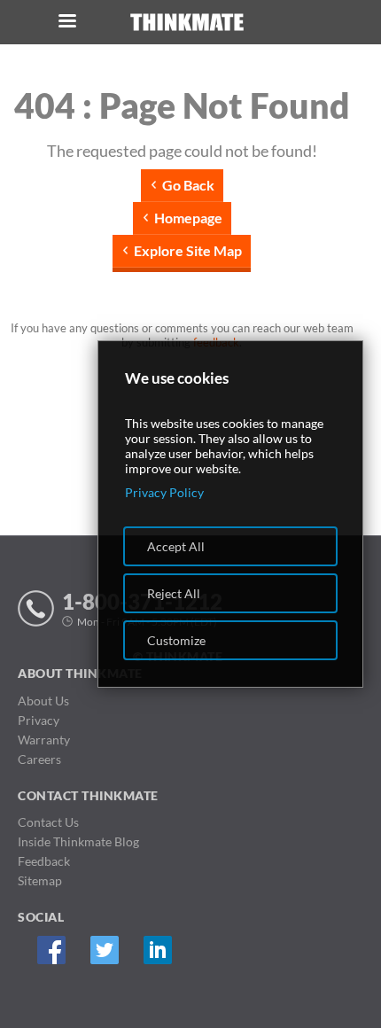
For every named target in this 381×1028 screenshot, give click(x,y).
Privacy (38, 720)
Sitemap (40, 880)
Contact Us (48, 821)
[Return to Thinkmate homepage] (187, 22)
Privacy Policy (164, 492)
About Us (43, 700)
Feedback (44, 860)
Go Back (188, 184)
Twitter (104, 950)
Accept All (176, 546)
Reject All (173, 593)
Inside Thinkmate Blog (78, 841)
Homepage (188, 217)
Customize (176, 640)
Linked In (157, 950)
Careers (39, 759)
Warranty (44, 739)
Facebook (50, 950)
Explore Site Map (188, 250)
